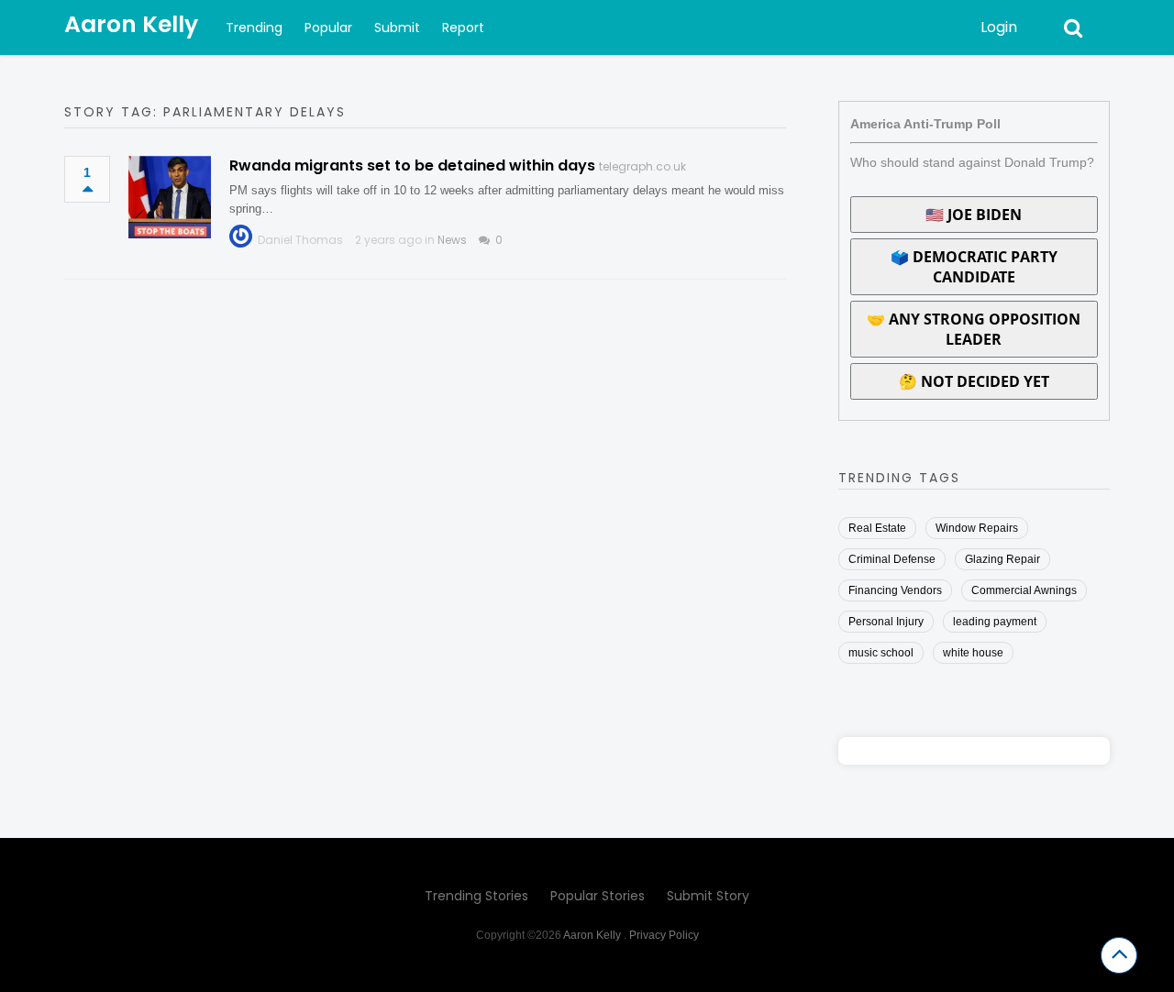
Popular (328, 27)
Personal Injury (886, 621)
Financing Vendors (895, 590)
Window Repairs (977, 528)
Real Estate (877, 528)
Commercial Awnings (1024, 590)
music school (881, 652)
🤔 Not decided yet (974, 381)
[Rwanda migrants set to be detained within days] (169, 197)
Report (463, 27)
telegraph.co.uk (642, 166)
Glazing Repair (1002, 559)
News (452, 240)
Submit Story (708, 895)
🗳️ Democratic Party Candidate (974, 267)
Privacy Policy (664, 935)
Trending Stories (476, 895)
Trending (254, 27)
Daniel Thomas (300, 240)
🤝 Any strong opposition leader (973, 329)
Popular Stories (597, 895)
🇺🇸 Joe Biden (973, 214)
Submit (397, 27)
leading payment (994, 621)
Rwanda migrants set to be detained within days (412, 165)
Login (998, 27)
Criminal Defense (892, 559)
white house (973, 652)
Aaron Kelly (131, 24)
